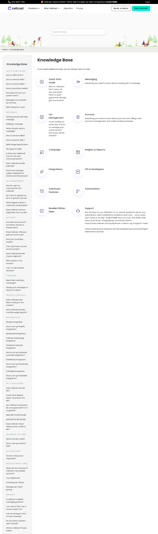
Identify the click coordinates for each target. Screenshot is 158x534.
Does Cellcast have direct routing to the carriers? (15, 302)
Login (147, 2)
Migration (68, 8)
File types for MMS (14, 149)
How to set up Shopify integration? (15, 327)
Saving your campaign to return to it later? (17, 288)
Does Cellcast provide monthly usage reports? (16, 311)
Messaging (11, 112)
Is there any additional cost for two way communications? (15, 156)
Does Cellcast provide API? (15, 389)
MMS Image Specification (17, 144)
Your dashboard (13, 478)
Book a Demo (121, 8)
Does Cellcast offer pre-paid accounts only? (16, 233)
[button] (34, 8)
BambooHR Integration (16, 333)
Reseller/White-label (17, 463)
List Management (15, 181)
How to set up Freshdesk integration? (16, 377)
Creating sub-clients (15, 482)
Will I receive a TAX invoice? (14, 262)
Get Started (141, 8)
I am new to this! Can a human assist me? (16, 507)
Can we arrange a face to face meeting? (16, 515)
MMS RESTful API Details (16, 415)
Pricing (79, 8)
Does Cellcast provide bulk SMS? (15, 164)
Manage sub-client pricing (14, 488)
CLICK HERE (111, 1)
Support (10, 494)
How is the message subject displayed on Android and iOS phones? (17, 173)
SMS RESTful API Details (16, 419)
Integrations (13, 317)
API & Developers (14, 383)
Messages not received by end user (16, 101)
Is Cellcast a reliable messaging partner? (15, 500)
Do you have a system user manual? (16, 522)
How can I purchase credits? (14, 240)
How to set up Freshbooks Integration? (17, 365)
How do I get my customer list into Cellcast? (13, 188)
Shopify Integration (14, 322)
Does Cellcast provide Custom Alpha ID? (15, 254)
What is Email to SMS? (15, 439)
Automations (13, 451)
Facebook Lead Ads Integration (14, 346)
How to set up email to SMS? (16, 444)
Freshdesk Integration (15, 371)
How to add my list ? (15, 75)
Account (11, 217)
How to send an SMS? (15, 79)
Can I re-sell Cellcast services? (15, 269)
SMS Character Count (15, 107)
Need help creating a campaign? (15, 281)
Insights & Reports (16, 295)
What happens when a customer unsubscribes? (17, 204)
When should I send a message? (15, 129)
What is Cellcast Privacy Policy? (16, 529)
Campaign (11, 275)
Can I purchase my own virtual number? (16, 247)
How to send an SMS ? (15, 140)
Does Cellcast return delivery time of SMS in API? (16, 427)
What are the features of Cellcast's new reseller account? (17, 471)
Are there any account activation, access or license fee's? (16, 225)
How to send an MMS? (15, 135)
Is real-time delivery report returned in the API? (15, 398)
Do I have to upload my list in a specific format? (16, 196)
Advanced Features (16, 434)
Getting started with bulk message (17, 118)
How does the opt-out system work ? (15, 94)
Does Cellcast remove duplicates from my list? (16, 211)
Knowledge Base (17, 49)
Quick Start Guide (15, 71)
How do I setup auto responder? (14, 457)
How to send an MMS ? (15, 84)
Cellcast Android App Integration (15, 339)
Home (5, 49)
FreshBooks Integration (16, 359)
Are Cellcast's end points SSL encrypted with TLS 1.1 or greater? (17, 408)
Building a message (14, 124)
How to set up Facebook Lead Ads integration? (16, 353)
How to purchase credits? (17, 88)
